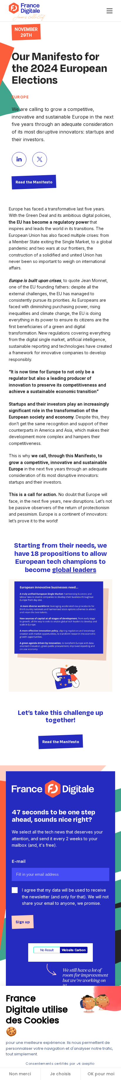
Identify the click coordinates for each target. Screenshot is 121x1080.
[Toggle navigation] (109, 10)
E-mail (19, 861)
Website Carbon (73, 950)
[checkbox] (15, 890)
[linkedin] (19, 159)
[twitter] (39, 159)
